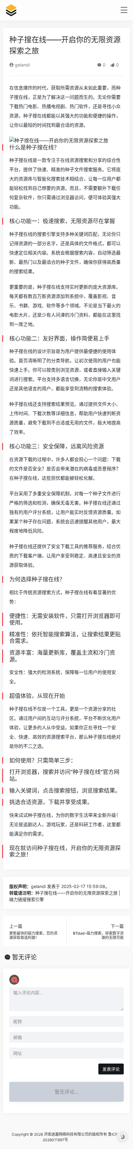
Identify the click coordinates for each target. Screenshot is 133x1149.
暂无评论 (24, 957)
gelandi (22, 64)
